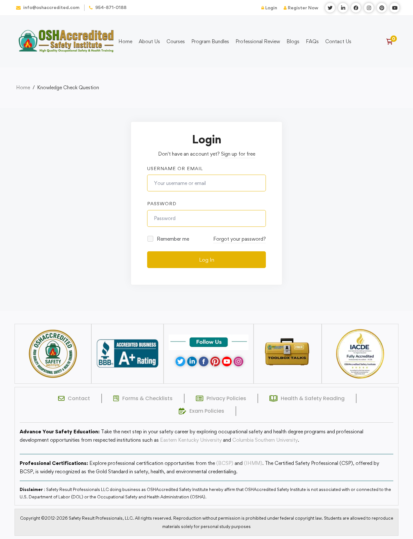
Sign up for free (238, 154)
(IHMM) (253, 463)
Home (23, 87)
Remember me (172, 239)
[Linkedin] (192, 361)
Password (161, 203)
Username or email (175, 168)
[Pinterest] (215, 361)
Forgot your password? (239, 239)
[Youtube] (227, 361)
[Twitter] (180, 361)
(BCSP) (224, 463)
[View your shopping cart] (391, 41)
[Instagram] (238, 361)
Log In (206, 259)
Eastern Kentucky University (191, 440)
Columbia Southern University (265, 440)
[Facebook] (203, 361)
